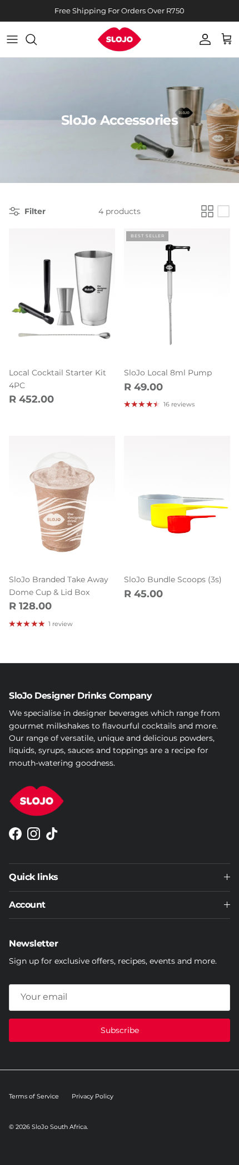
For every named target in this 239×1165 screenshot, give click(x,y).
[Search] (36, 39)
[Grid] (207, 211)
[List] (223, 211)
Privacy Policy (92, 1096)
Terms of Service (34, 1096)
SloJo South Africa (59, 1127)
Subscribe (120, 1030)
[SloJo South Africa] (119, 39)
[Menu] (12, 39)
